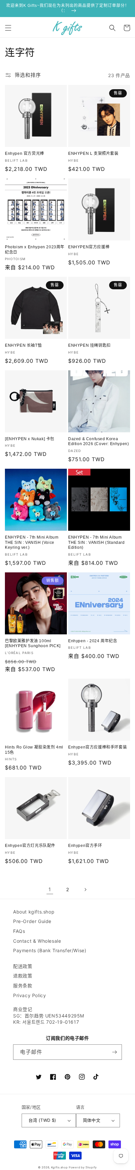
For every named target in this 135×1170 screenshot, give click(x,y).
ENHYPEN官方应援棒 (88, 247)
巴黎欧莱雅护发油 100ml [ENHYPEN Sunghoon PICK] (33, 643)
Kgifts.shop (59, 1167)
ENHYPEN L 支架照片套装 (93, 153)
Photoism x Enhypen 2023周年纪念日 (35, 250)
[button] (8, 28)
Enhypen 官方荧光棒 (24, 153)
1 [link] (49, 889)
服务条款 (22, 985)
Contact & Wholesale (37, 941)
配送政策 (22, 966)
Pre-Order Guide (32, 921)
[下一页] (85, 889)
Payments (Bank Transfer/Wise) (49, 950)
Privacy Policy (29, 995)
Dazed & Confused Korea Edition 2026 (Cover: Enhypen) (98, 441)
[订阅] (114, 1052)
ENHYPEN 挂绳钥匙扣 (89, 345)
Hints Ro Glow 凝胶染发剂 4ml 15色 (34, 750)
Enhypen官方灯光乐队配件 (30, 845)
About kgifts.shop (33, 911)
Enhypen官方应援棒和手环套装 (97, 747)
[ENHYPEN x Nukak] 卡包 (29, 439)
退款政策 (22, 975)
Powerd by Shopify (83, 1167)
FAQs (19, 931)
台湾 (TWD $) (42, 1120)
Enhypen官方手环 (85, 845)
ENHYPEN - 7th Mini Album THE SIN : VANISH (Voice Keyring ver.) (31, 542)
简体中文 (92, 1120)
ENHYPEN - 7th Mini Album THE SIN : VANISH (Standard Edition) (96, 542)
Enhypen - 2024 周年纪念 (92, 641)
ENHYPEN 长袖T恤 (23, 345)
